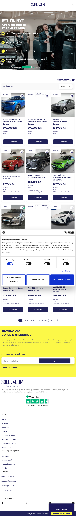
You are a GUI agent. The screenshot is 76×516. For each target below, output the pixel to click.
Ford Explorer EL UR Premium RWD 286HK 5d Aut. (12, 121)
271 (40, 320)
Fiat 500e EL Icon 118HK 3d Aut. (35, 289)
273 (51, 320)
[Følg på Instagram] (26, 503)
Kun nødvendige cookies (14, 279)
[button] (2, 5)
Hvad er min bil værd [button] (61, 513)
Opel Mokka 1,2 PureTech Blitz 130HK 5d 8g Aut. (62, 177)
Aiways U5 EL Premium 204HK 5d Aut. (60, 121)
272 (45, 320)
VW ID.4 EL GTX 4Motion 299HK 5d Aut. (59, 289)
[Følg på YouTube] (73, 503)
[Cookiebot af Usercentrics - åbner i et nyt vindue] (65, 232)
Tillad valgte (38, 279)
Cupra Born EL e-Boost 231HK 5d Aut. (13, 289)
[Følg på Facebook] (2, 503)
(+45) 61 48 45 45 (7, 476)
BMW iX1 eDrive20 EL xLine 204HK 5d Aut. (37, 176)
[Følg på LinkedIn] (50, 503)
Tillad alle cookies (62, 279)
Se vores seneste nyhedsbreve (13, 354)
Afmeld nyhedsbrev (9, 368)
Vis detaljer (66, 271)
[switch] (28, 263)
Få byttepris (13, 142)
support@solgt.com (8, 481)
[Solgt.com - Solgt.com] (38, 5)
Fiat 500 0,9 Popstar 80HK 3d (11, 177)
